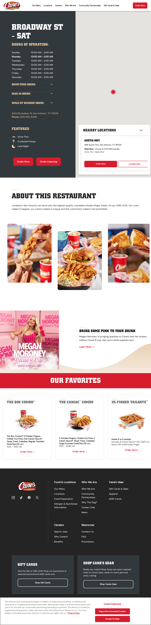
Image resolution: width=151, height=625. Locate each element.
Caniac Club (88, 507)
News (84, 512)
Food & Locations (65, 482)
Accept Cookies (112, 619)
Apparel (113, 493)
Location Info (134, 164)
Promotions (88, 541)
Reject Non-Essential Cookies (112, 611)
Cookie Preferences (112, 604)
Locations (48, 5)
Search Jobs (60, 531)
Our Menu (36, 5)
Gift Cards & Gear (111, 5)
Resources (88, 525)
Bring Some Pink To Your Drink (107, 331)
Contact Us (88, 531)
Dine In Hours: (21, 93)
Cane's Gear (116, 482)
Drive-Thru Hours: (24, 84)
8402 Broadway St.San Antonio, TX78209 (35, 113)
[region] (75, 255)
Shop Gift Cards (42, 582)
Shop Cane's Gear (108, 584)
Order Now (140, 5)
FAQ (84, 536)
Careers (58, 5)
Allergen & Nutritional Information (65, 505)
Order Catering (48, 161)
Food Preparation (63, 498)
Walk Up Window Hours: (28, 103)
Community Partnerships (90, 5)
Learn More (85, 346)
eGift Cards (115, 498)
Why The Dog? (89, 502)
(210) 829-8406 (28, 116)
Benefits (58, 541)
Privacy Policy (74, 613)
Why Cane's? (61, 536)
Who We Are (70, 5)
